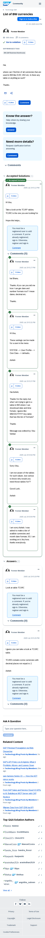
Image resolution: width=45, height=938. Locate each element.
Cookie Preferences (11, 932)
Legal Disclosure (33, 918)
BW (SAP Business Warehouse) (14, 53)
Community (18, 4)
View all (6, 890)
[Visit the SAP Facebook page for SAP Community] (16, 904)
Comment (24, 103)
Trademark (11, 925)
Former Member (18, 32)
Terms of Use (34, 912)
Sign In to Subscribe (28, 19)
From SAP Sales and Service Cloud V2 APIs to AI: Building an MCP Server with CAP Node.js (22, 793)
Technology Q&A (11, 10)
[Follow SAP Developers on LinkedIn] (29, 904)
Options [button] (40, 19)
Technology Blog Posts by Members (21, 754)
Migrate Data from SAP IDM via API (18, 807)
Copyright (11, 918)
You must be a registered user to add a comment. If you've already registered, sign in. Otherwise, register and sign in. (22, 235)
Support (33, 925)
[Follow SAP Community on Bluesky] (20, 904)
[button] (25, 42)
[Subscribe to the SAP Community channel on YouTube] (25, 904)
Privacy (11, 912)
